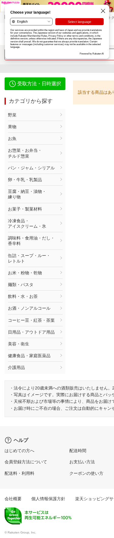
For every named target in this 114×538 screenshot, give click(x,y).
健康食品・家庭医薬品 (29, 355)
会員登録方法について (26, 461)
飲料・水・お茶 (23, 296)
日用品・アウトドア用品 (31, 332)
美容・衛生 (18, 343)
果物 (12, 126)
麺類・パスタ (20, 284)
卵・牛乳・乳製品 (25, 179)
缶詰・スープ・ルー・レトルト (29, 258)
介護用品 (16, 367)
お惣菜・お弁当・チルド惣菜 (25, 153)
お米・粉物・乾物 (25, 272)
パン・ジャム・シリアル (31, 167)
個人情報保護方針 (48, 498)
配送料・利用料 (19, 473)
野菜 (12, 114)
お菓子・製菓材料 (25, 209)
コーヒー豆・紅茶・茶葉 (31, 320)
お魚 (12, 138)
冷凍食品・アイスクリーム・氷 (27, 223)
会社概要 (13, 498)
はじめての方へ (19, 450)
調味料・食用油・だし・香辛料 (31, 241)
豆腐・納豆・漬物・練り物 (27, 194)
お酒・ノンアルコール (29, 308)
